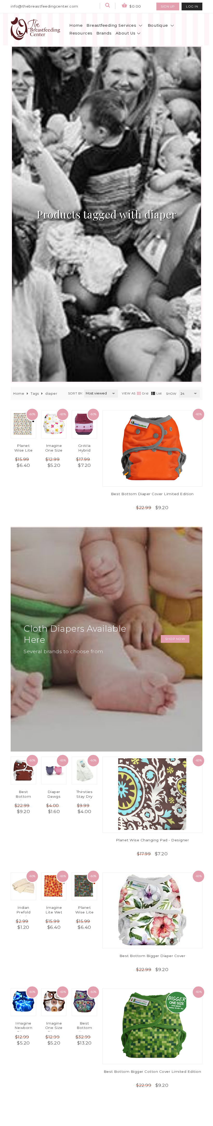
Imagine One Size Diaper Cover (54, 452)
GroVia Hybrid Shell (84, 450)
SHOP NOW (175, 639)
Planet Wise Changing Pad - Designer (152, 840)
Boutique (158, 25)
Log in (192, 6)
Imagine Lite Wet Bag (53, 912)
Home (76, 25)
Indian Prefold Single (23, 912)
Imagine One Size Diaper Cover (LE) (54, 1030)
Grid (145, 393)
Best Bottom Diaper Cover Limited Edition (152, 494)
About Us (126, 33)
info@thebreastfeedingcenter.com (44, 6)
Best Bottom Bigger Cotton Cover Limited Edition (152, 1071)
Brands (104, 33)
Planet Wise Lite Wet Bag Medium (23, 452)
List (159, 393)
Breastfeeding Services (111, 25)
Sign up (168, 6)
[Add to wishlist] (160, 422)
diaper (51, 393)
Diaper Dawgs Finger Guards (54, 799)
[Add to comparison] (144, 422)
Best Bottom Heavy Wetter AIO (84, 1030)
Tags (35, 393)
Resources (80, 33)
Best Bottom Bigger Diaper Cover (152, 956)
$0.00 (134, 6)
